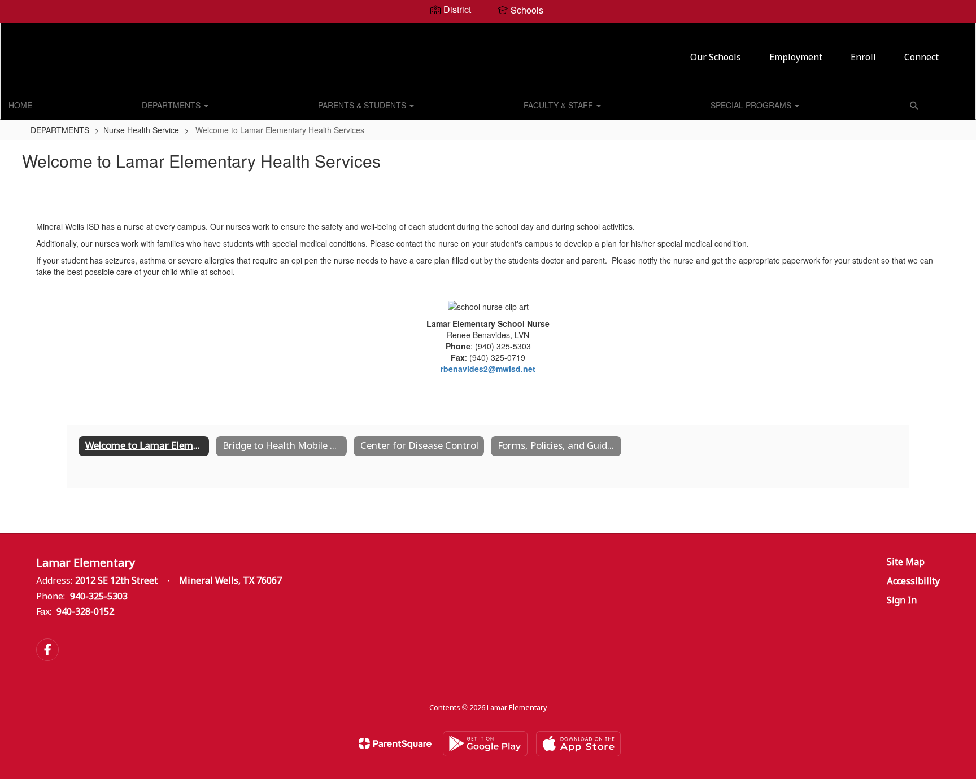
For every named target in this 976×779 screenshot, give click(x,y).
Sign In (902, 601)
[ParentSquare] (395, 743)
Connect (921, 58)
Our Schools (715, 58)
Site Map (906, 562)
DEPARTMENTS (172, 105)
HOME (20, 105)
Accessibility (913, 582)
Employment (795, 58)
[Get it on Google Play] (485, 743)
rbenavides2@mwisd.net (488, 368)
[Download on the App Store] (578, 743)
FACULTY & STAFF (559, 105)
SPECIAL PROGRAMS (752, 105)
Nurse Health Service (141, 129)
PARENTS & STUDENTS (363, 105)
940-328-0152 (85, 612)
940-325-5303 (99, 597)
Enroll (863, 58)
